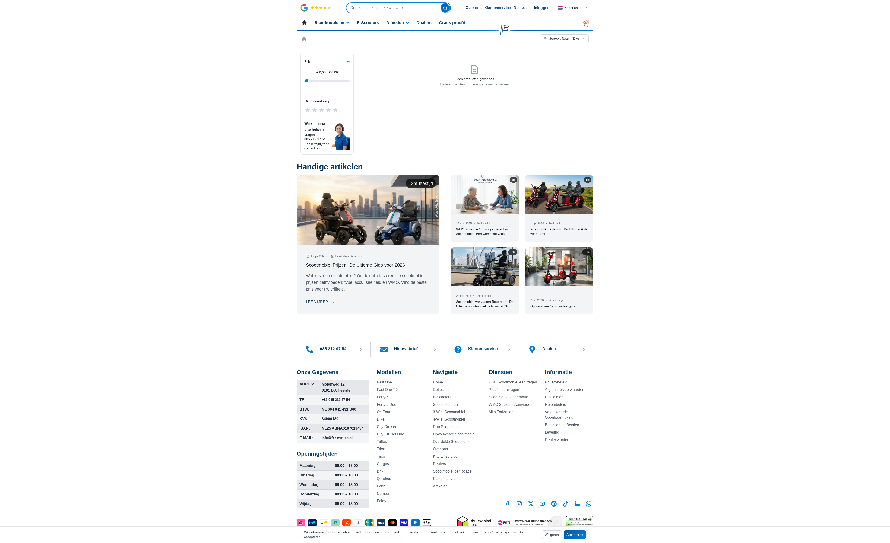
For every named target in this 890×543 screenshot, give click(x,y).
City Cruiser (386, 427)
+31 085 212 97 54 (336, 400)
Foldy (381, 501)
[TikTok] (565, 503)
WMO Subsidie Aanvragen (510, 404)
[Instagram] (519, 503)
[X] (530, 503)
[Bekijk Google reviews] (315, 8)
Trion (381, 449)
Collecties (441, 390)
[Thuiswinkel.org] (474, 522)
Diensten (395, 22)
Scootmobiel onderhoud (508, 397)
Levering (552, 432)
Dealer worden (557, 440)
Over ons (474, 8)
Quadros (384, 479)
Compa (383, 493)
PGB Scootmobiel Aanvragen (513, 382)
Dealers (424, 22)
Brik (380, 471)
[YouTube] (542, 503)
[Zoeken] (445, 8)
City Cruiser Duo (390, 434)
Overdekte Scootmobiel (452, 442)
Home (438, 382)
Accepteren (574, 535)
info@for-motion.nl (337, 438)
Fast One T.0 (387, 390)
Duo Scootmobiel (447, 427)
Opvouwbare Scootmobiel (454, 434)
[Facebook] (507, 503)
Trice (381, 456)
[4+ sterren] (328, 109)
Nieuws (520, 8)
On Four (383, 412)
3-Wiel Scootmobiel (449, 412)
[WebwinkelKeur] (528, 522)
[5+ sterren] (335, 109)
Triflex (382, 442)
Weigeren (552, 535)
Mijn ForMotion (501, 412)
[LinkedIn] (577, 503)
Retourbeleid (555, 404)
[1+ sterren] (307, 109)
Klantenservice (497, 8)
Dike (381, 419)
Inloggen (542, 8)
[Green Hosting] (579, 522)
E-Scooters (368, 22)
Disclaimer (554, 397)
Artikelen (440, 486)
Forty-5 (382, 397)
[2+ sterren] (314, 109)
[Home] (304, 39)
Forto (381, 486)
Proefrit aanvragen (504, 390)
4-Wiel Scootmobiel (449, 419)
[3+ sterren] (321, 109)
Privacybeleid (556, 382)
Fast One (384, 382)
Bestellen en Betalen (562, 425)
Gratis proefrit (453, 22)
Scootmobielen (329, 22)
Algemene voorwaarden (564, 390)
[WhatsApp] (588, 503)
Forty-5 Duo (386, 404)
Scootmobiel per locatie (452, 471)
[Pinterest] (554, 503)
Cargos (383, 464)
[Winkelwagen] (587, 23)
